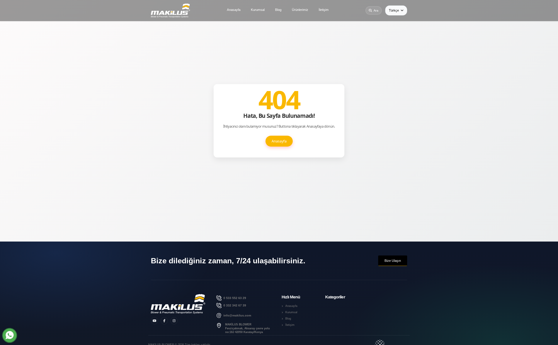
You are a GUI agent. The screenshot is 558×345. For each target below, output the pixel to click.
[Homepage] (178, 304)
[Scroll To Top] (550, 340)
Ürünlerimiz (300, 10)
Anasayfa (233, 10)
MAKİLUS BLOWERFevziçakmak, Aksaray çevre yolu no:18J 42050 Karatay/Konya (247, 328)
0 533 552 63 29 (234, 298)
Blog (278, 10)
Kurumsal (258, 10)
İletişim (324, 10)
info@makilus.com (237, 315)
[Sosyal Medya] (154, 320)
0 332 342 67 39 (234, 305)
